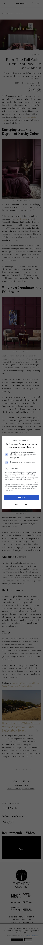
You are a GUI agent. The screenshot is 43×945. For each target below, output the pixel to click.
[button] (21, 468)
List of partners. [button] (27, 480)
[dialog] (21, 472)
